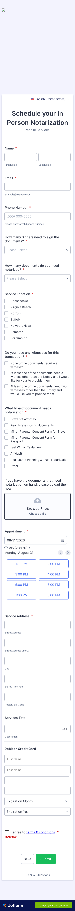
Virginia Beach (20, 307)
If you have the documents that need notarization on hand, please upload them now (37, 484)
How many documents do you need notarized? (32, 268)
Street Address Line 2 (17, 650)
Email (10, 178)
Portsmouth (18, 338)
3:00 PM (21, 574)
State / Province (14, 686)
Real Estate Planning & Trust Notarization (39, 460)
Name (11, 148)
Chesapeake (19, 301)
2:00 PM (53, 564)
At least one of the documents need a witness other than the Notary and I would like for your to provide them (39, 376)
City (7, 668)
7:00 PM (21, 595)
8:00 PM (53, 595)
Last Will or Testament (26, 447)
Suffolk (15, 319)
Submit (45, 859)
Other (14, 466)
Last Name (45, 164)
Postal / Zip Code (14, 704)
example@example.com (18, 194)
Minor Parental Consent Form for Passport (33, 439)
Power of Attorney (23, 419)
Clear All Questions (37, 875)
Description (11, 736)
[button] (17, 547)
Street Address (13, 632)
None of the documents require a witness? (33, 365)
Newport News (21, 326)
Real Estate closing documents (32, 425)
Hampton (16, 332)
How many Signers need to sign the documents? (32, 239)
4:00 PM (53, 574)
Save (27, 859)
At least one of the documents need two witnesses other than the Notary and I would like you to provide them (38, 390)
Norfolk (15, 313)
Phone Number (18, 207)
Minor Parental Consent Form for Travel (38, 431)
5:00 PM (21, 585)
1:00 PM (21, 564)
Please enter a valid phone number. (24, 223)
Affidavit (16, 453)
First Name (11, 164)
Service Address (19, 616)
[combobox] (50, 99)
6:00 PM (53, 585)
